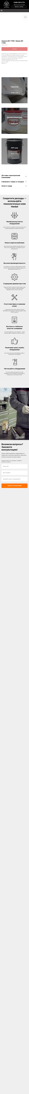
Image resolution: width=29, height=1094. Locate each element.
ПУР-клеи (14, 148)
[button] (19, 7)
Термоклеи (14, 87)
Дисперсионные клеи (14, 117)
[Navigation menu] (1, 10)
